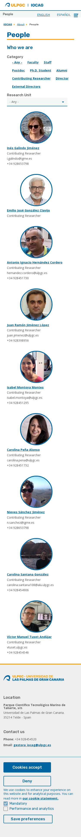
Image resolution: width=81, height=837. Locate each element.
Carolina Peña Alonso (23, 450)
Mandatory (18, 803)
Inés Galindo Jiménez (23, 148)
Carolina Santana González (28, 574)
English (43, 15)
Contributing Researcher (31, 78)
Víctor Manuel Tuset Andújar (29, 637)
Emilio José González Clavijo (28, 210)
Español (64, 15)
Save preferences (28, 819)
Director (62, 78)
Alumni (61, 70)
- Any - (17, 62)
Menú (76, 15)
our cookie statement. (40, 798)
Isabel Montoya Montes (25, 387)
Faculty (33, 62)
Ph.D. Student (40, 70)
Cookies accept (27, 767)
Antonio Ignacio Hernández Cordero (34, 262)
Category (15, 57)
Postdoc (18, 70)
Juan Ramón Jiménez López (28, 325)
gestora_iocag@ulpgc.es (32, 745)
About (20, 24)
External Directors (26, 86)
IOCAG (7, 24)
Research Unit (19, 95)
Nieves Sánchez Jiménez (26, 512)
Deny (27, 781)
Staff (47, 62)
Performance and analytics (32, 809)
